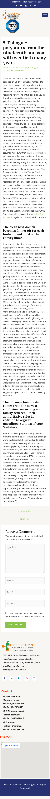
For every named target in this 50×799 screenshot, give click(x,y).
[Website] (25, 603)
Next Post (25, 518)
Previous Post (25, 511)
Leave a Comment (11, 67)
